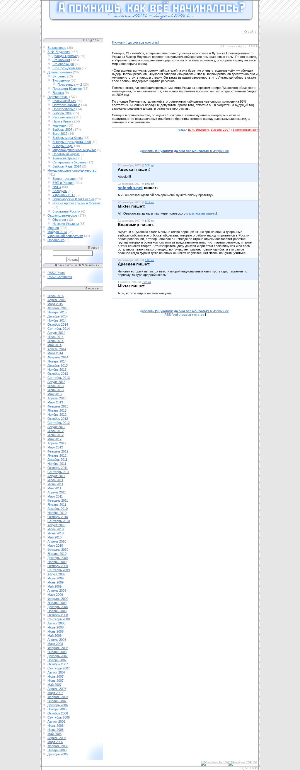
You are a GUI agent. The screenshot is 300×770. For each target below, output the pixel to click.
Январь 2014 (57, 361)
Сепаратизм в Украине (69, 162)
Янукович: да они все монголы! (135, 42)
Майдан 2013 (57, 232)
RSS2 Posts (56, 272)
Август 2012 (56, 427)
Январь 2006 (57, 750)
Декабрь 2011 (57, 459)
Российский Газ (64, 101)
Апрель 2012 (56, 443)
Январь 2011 (56, 504)
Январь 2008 (57, 652)
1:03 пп (149, 260)
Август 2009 (56, 574)
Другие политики (59, 72)
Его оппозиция (63, 64)
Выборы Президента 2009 (71, 142)
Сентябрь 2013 (58, 377)
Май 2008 (54, 635)
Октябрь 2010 (57, 517)
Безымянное (56, 47)
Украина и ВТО (63, 195)
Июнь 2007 (55, 680)
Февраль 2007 (57, 697)
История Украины (65, 223)
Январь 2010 (57, 553)
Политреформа (63, 109)
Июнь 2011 (55, 484)
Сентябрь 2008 (58, 619)
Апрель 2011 (56, 492)
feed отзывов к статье (184, 314)
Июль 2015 (55, 296)
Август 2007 (56, 672)
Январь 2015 (57, 312)
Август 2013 (56, 382)
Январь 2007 (57, 701)
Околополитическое (62, 215)
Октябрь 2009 (57, 566)
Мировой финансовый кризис (74, 150)
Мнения (53, 227)
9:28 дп (146, 282)
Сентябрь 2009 (58, 570)
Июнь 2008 (55, 631)
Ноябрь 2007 (57, 660)
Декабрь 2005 (57, 754)
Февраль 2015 (57, 308)
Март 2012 (55, 447)
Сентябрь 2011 (58, 472)
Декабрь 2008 (57, 607)
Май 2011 (54, 488)
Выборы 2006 (62, 113)
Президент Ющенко (67, 88)
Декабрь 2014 (57, 316)
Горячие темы (57, 97)
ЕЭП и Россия (63, 182)
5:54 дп (149, 165)
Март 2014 (55, 353)
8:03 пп (149, 183)
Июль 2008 (55, 627)
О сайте (250, 31)
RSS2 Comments (59, 277)
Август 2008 (56, 623)
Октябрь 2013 (57, 373)
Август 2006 (56, 721)
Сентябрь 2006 (58, 717)
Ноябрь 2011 (56, 463)
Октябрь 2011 (57, 467)
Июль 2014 (55, 337)
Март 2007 (55, 693)
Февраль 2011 (57, 500)
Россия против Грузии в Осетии (76, 203)
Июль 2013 (55, 386)
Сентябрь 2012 (58, 422)
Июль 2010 (55, 529)
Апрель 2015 (56, 300)
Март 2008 (55, 643)
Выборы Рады (62, 146)
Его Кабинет (61, 60)
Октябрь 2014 (57, 324)
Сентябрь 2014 (58, 328)
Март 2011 (55, 496)
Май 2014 (54, 345)
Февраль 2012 (57, 451)
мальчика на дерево (201, 213)
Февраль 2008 (57, 648)
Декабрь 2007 (57, 656)
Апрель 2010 (56, 541)
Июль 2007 (55, 676)
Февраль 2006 (57, 746)
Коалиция (59, 125)
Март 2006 (55, 742)
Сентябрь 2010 (58, 521)
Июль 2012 (55, 431)
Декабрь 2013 (57, 365)
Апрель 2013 (56, 398)
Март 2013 (55, 402)
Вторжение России (66, 211)
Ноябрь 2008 (57, 611)
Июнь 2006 (55, 729)
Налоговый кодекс (66, 154)
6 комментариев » (245, 129)
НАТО (56, 187)
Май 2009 (54, 586)
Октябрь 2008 (57, 615)
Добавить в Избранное (184, 151)
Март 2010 (55, 545)
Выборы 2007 (62, 129)
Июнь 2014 (55, 341)
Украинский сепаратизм (65, 236)
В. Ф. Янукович (58, 51)
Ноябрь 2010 (57, 513)
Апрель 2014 (56, 349)
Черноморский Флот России (73, 199)
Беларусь (59, 191)
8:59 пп (149, 220)
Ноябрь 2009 (57, 562)
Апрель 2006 (56, 738)
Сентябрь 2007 (58, 668)
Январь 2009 (57, 603)
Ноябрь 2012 (57, 414)
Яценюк (58, 92)
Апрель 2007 (56, 688)
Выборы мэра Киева (67, 137)
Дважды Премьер (65, 56)
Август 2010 (56, 525)
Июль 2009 (55, 578)
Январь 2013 (57, 410)
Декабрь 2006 (57, 705)
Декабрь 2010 (57, 508)
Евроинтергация (64, 178)
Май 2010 (54, 537)
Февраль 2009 (57, 598)
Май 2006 (54, 734)
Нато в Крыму (62, 121)
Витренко (59, 76)
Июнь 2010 (55, 533)
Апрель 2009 (56, 590)
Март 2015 (55, 304)
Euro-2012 (59, 133)
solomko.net (130, 187)
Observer (59, 219)
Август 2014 (56, 332)
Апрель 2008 (56, 639)
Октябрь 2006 (57, 713)
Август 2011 (56, 476)
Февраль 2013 (57, 406)
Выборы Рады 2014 (66, 166)
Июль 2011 (55, 480)
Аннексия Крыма (64, 158)
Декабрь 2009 (57, 558)
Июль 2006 (55, 725)
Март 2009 (55, 594)
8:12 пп (149, 202)
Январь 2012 (57, 455)
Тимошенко (61, 80)
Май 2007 (54, 684)
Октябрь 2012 (57, 418)
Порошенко (55, 240)
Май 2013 (54, 394)
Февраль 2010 (57, 549)
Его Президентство (66, 68)
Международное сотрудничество (71, 170)
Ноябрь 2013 (57, 369)
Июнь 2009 (55, 582)
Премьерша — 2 (69, 84)
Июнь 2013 (55, 390)
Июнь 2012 (55, 435)
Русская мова (62, 117)
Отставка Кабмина (66, 105)
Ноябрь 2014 (57, 320)
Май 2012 (54, 439)
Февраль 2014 (57, 357)
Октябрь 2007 (57, 664)
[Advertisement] (185, 143)
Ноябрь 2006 (57, 709)
